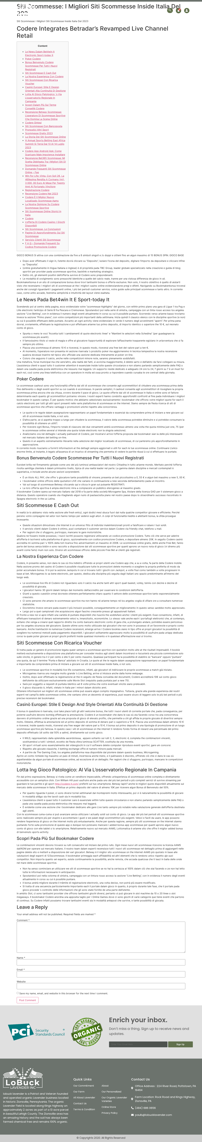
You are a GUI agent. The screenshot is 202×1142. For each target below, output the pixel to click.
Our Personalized (121, 10)
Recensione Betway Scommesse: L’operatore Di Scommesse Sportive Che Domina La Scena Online (45, 115)
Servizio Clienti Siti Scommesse (42, 239)
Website (21, 981)
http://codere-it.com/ (67, 783)
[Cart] (178, 10)
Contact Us (159, 10)
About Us (49, 10)
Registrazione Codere (37, 190)
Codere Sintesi (33, 122)
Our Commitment (67, 10)
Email (21, 969)
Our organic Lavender (92, 10)
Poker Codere (33, 58)
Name (21, 958)
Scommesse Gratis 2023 (39, 133)
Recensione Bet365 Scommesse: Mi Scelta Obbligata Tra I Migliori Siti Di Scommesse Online (45, 162)
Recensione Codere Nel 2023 (41, 193)
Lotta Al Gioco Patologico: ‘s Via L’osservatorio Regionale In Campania (43, 98)
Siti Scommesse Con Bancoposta (43, 126)
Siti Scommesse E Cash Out (40, 72)
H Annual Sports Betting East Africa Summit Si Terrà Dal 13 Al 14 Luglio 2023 (45, 144)
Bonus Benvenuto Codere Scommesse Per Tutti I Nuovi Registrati (41, 66)
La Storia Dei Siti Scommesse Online (45, 136)
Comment (23, 920)
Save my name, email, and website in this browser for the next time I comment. (63, 993)
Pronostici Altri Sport (37, 129)
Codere (29, 218)
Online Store (141, 10)
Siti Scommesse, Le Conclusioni (43, 229)
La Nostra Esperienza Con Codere (44, 76)
